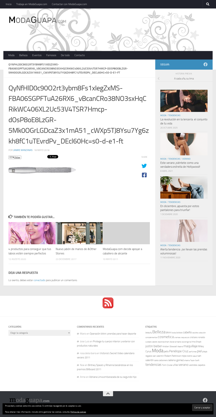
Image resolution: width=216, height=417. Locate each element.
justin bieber (153, 346)
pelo (166, 351)
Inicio (8, 4)
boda (174, 333)
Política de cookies (78, 412)
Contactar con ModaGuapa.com (69, 4)
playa (204, 351)
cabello (187, 332)
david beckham (163, 342)
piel (199, 351)
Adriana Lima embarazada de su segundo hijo (113, 376)
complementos (151, 337)
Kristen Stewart (170, 346)
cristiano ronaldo (197, 337)
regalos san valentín (154, 356)
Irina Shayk (196, 341)
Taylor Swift (194, 360)
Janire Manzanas (23, 150)
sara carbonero (161, 360)
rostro (189, 356)
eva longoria (186, 342)
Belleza (23, 55)
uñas (175, 364)
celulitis (195, 333)
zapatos (201, 365)
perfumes (193, 352)
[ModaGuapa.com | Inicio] (37, 20)
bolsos (179, 332)
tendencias (153, 364)
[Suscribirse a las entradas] (108, 307)
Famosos (51, 55)
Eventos (37, 55)
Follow (17, 157)
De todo (65, 55)
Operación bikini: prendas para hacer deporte (113, 333)
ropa (184, 355)
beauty (148, 332)
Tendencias (174, 115)
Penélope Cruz (178, 351)
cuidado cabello (151, 342)
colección (202, 333)
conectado (39, 280)
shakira (187, 360)
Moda (11, 55)
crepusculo (185, 337)
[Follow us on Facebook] (206, 64)
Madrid (180, 346)
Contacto (79, 55)
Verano (186, 159)
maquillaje (190, 346)
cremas (177, 337)
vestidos (193, 365)
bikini (168, 332)
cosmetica (166, 337)
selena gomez (176, 360)
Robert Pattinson (172, 355)
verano (183, 365)
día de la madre (175, 342)
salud (195, 356)
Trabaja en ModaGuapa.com (31, 4)
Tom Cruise (167, 365)
